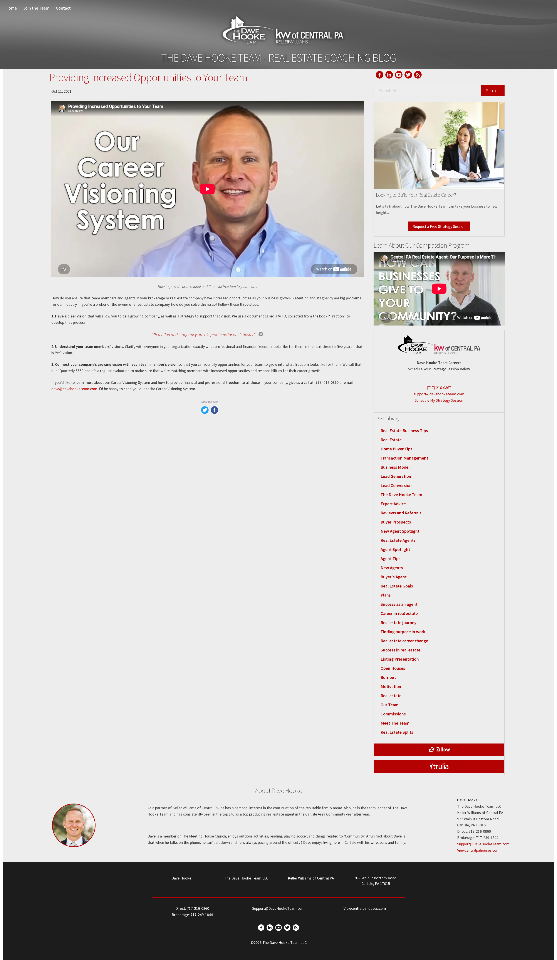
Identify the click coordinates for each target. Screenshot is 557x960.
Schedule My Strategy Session (439, 400)
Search (493, 90)
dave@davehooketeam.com (74, 388)
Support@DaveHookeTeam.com (483, 843)
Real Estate (391, 439)
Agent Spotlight (395, 549)
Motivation (391, 686)
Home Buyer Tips (397, 448)
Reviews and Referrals (401, 512)
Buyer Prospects (396, 522)
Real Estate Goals (397, 586)
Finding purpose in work (403, 631)
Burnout (388, 677)
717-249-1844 (202, 914)
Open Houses (393, 668)
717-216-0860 (198, 908)
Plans (386, 595)
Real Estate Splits (397, 732)
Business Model (395, 467)
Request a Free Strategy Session (439, 226)
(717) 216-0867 (439, 387)
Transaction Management (404, 458)
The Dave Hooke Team (401, 494)
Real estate (391, 695)
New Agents (392, 567)
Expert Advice (393, 503)
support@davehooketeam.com (439, 393)
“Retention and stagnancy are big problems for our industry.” (203, 334)
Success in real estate (400, 650)
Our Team (390, 704)
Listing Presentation (400, 659)
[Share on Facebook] (214, 412)
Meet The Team (395, 723)
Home (11, 8)
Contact (63, 8)
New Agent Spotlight (400, 531)
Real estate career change (404, 640)
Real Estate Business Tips (404, 430)
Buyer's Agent (394, 576)
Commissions (393, 714)
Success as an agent (399, 604)
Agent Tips (391, 558)
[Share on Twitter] (205, 412)
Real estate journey (398, 622)
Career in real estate (399, 613)
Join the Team (36, 8)
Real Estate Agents (398, 540)
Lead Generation (396, 476)
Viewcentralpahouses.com (478, 850)
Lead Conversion (396, 485)
